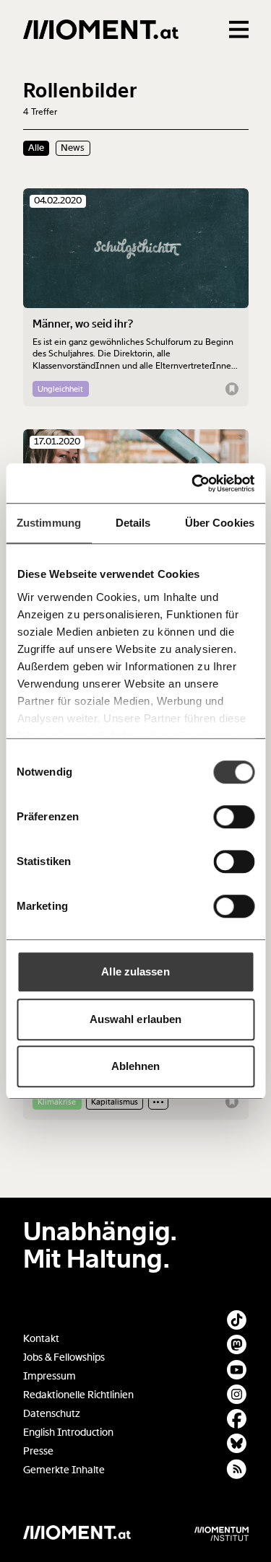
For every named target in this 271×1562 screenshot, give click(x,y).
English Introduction (68, 1432)
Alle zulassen (135, 971)
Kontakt (41, 1339)
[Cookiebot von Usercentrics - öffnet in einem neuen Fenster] (193, 483)
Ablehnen (135, 1066)
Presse (38, 1451)
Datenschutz (51, 1414)
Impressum (49, 1376)
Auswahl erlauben (136, 1019)
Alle (36, 148)
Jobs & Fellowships (64, 1357)
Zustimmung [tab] (49, 523)
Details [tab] (133, 523)
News (73, 148)
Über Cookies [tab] (219, 523)
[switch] (233, 816)
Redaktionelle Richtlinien (78, 1395)
